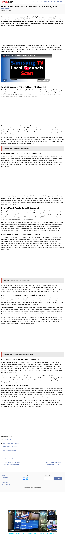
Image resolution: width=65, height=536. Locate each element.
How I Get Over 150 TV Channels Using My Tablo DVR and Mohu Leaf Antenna (27, 512)
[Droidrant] (9, 2)
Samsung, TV (11, 458)
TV (1, 12)
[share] (44, 512)
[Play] (52, 523)
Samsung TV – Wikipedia (10, 446)
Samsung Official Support (11, 443)
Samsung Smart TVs (9, 439)
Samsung (4, 458)
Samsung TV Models (9, 450)
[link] (10, 512)
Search (58, 478)
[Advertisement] (32, 499)
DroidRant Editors (6, 8)
